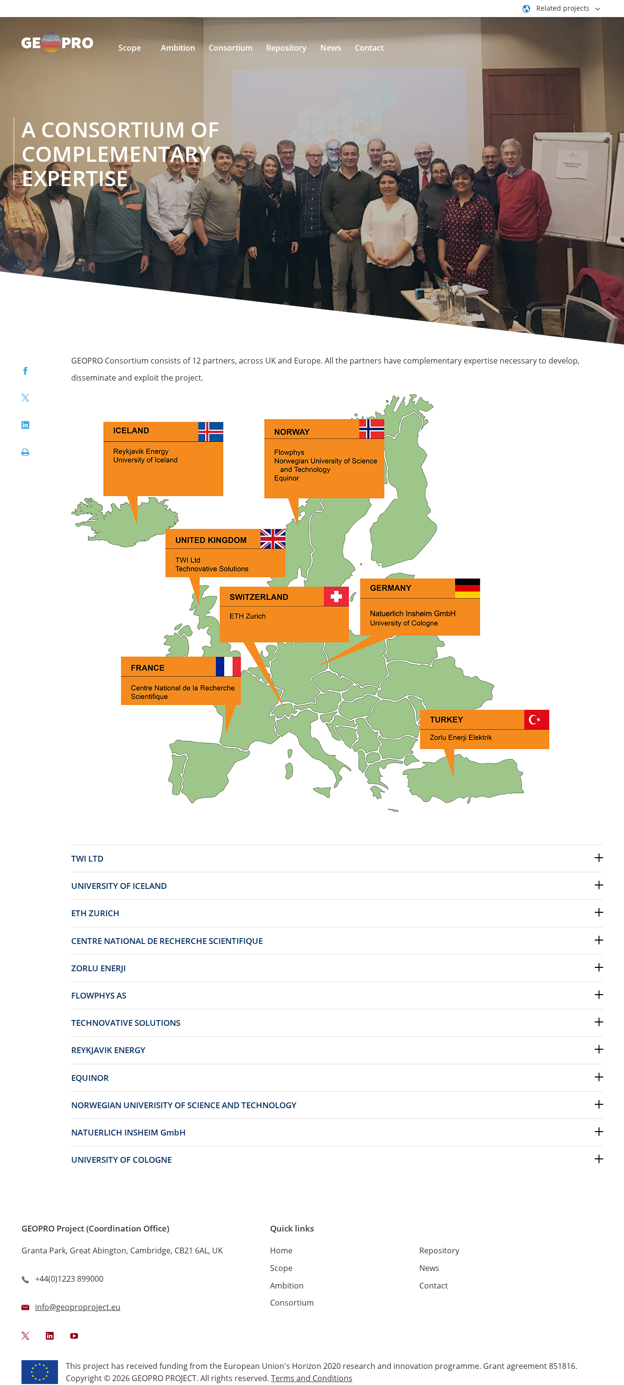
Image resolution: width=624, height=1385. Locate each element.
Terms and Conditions (311, 1378)
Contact (433, 1285)
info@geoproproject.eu (77, 1307)
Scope (281, 1268)
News (429, 1268)
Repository (439, 1250)
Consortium (292, 1302)
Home (281, 1250)
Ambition (287, 1285)
